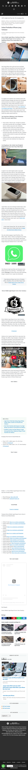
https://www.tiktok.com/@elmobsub (17, 523)
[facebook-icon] (19, 6)
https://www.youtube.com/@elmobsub (15, 533)
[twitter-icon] (3, 6)
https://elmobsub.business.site (18, 548)
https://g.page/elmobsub (19, 546)
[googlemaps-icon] (25, 6)
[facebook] (4, 618)
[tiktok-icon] (9, 6)
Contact (23, 762)
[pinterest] (14, 618)
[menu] (3, 13)
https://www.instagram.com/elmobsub (15, 526)
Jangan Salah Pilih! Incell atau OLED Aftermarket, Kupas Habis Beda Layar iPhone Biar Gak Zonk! (14, 687)
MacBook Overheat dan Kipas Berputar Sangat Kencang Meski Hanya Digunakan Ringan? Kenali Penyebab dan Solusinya (14, 431)
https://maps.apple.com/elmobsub (19, 552)
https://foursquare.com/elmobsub (19, 543)
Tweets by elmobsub (14, 509)
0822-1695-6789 (14, 497)
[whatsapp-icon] (14, 9)
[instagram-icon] (6, 6)
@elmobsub (14, 331)
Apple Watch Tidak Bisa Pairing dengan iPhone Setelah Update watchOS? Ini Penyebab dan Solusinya (14, 422)
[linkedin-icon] (16, 6)
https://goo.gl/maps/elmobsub (19, 549)
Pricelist (13, 762)
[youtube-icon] (12, 6)
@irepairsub (5, 446)
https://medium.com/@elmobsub (17, 539)
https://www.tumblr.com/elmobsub (17, 544)
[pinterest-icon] (22, 6)
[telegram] (24, 618)
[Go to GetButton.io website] (3, 768)
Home (4, 762)
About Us (9, 762)
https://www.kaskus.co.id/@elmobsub (18, 538)
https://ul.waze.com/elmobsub (18, 551)
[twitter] (9, 618)
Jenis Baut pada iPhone (8, 695)
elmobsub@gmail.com (14, 498)
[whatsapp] (19, 618)
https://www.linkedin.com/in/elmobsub (15, 536)
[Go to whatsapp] (3, 766)
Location (18, 762)
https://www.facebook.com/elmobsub (15, 530)
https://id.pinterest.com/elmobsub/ (17, 541)
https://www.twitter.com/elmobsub (17, 522)
